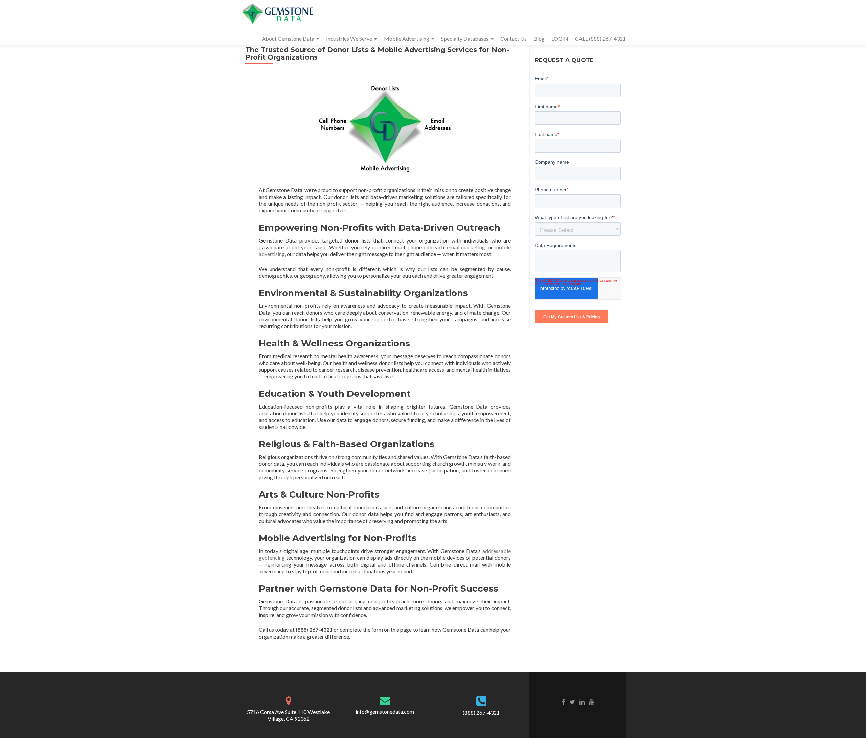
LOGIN (559, 38)
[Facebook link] (563, 701)
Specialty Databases (464, 38)
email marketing (466, 247)
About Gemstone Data (288, 38)
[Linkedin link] (582, 701)
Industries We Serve (349, 38)
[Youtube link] (591, 701)
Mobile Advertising (406, 38)
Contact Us (513, 38)
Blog (539, 38)
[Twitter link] (572, 701)
